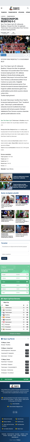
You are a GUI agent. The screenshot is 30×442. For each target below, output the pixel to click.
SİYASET (5, 435)
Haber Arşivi (20, 428)
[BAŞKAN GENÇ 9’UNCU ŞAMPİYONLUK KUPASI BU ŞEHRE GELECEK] (7, 214)
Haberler (3, 16)
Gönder (4, 258)
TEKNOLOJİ (23, 435)
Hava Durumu (21, 418)
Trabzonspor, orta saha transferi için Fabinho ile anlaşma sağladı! (22, 235)
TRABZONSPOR (12, 12)
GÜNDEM (22, 434)
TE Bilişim (18, 440)
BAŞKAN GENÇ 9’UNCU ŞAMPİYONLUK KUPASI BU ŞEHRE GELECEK (7, 220)
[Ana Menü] (1, 8)
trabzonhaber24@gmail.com (16, 406)
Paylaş (4, 54)
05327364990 (15, 403)
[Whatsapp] (14, 412)
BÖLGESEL (21, 12)
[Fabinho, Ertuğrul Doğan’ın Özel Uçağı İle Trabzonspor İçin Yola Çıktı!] (7, 199)
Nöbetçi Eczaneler (8, 418)
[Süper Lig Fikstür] (28, 339)
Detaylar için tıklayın (15, 333)
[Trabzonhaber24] (14, 8)
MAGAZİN (10, 435)
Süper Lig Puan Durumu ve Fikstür (8, 425)
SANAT (14, 435)
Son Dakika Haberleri (8, 428)
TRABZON (4, 12)
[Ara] (27, 8)
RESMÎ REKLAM (15, 437)
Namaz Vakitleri (7, 421)
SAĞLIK (18, 435)
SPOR (26, 434)
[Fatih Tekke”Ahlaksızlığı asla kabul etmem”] (22, 199)
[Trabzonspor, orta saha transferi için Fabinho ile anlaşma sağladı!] (22, 229)
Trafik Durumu (20, 421)
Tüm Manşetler (20, 424)
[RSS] (16, 412)
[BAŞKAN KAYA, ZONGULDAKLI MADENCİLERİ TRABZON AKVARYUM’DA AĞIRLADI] (7, 229)
